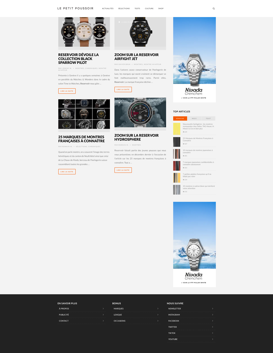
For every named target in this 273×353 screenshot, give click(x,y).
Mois (194, 118)
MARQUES (118, 308)
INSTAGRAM (174, 314)
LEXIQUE (118, 314)
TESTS (137, 8)
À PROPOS (64, 308)
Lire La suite (67, 91)
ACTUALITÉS (107, 8)
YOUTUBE (172, 339)
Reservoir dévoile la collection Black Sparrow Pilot (78, 58)
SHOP (161, 8)
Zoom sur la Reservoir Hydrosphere (136, 137)
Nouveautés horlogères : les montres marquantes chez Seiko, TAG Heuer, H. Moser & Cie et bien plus (198, 126)
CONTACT (64, 321)
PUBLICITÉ (64, 314)
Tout (208, 118)
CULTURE (149, 8)
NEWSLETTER (174, 308)
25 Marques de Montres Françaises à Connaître (81, 139)
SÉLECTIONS (124, 8)
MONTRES (79, 68)
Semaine (180, 118)
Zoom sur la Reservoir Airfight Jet (136, 56)
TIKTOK (171, 333)
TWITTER (172, 327)
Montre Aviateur (152, 64)
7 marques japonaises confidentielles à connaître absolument (198, 163)
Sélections (81, 146)
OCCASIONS (119, 321)
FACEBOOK (173, 321)
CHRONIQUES (91, 68)
